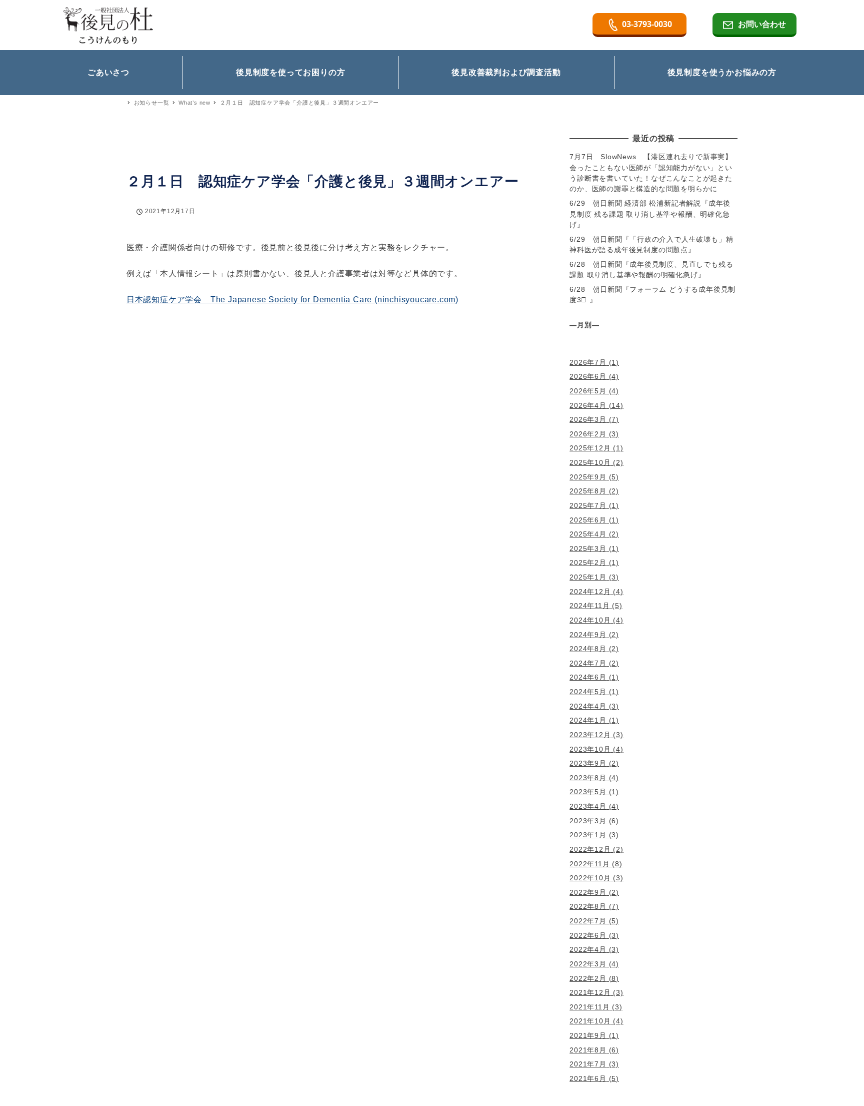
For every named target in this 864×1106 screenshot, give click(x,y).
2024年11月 (590, 606)
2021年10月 (590, 1021)
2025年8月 (588, 491)
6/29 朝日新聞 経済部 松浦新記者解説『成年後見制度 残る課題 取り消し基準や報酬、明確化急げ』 (650, 214)
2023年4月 (588, 806)
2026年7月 (588, 362)
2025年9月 (588, 477)
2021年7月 (588, 1064)
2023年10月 (590, 749)
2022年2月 (588, 978)
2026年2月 (588, 434)
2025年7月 (588, 505)
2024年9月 (588, 635)
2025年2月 (588, 563)
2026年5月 (588, 391)
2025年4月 (588, 534)
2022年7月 (588, 921)
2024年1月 (588, 720)
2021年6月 (588, 1078)
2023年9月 (588, 763)
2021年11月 (590, 1007)
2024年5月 (588, 692)
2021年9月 (588, 1035)
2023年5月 (588, 792)
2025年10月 (590, 462)
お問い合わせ (762, 24)
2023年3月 (588, 821)
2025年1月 (588, 577)
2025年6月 (588, 520)
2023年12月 (590, 735)
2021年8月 (588, 1050)
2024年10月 (590, 620)
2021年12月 (590, 992)
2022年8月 (588, 906)
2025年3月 (588, 548)
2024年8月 (588, 649)
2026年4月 (588, 405)
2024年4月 (588, 706)
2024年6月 (588, 677)
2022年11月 (590, 864)
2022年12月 (590, 849)
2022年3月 (588, 964)
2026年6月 (588, 376)
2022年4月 (588, 949)
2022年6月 (588, 935)
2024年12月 (590, 592)
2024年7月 (588, 663)
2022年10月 (590, 878)
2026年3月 (588, 419)
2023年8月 (588, 778)
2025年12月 (590, 448)
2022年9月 (588, 892)
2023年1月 (588, 835)
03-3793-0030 (647, 24)
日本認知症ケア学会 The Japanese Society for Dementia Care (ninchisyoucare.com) (292, 299)
